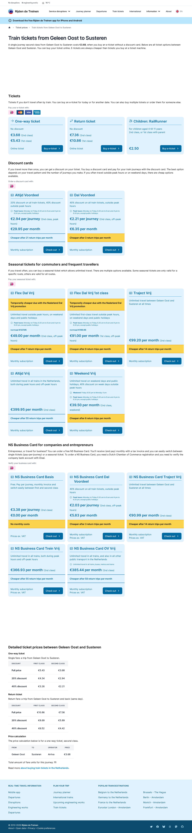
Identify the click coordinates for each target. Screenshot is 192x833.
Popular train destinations (113, 786)
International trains (63, 797)
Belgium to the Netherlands (112, 792)
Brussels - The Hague (154, 792)
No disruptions (14, 3)
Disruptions (14, 802)
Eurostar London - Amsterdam (114, 807)
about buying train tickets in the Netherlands (45, 768)
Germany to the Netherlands (113, 797)
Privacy (31, 828)
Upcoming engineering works (68, 802)
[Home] (10, 27)
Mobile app (14, 792)
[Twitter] (151, 826)
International (135, 11)
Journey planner (83, 11)
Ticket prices (22, 27)
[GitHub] (182, 826)
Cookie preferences (46, 828)
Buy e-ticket (50, 148)
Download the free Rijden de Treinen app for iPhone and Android (47, 20)
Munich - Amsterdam (154, 802)
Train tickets (118, 11)
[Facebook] (157, 826)
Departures (101, 11)
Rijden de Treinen (30, 825)
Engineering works (18, 807)
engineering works (30, 3)
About (168, 11)
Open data (21, 828)
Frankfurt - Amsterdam (155, 807)
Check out (51, 249)
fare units (31, 762)
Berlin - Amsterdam (153, 797)
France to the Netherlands (112, 802)
